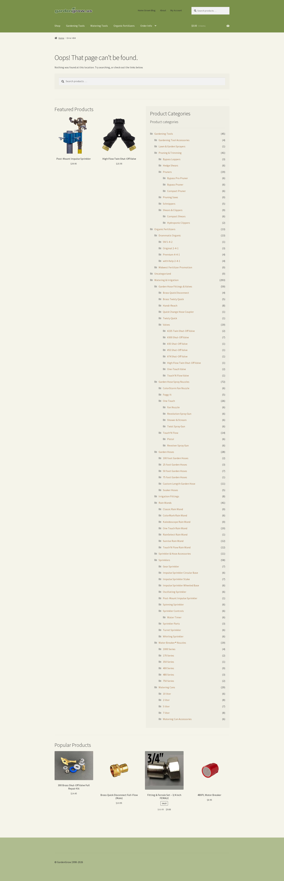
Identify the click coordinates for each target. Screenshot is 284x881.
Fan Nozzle (173, 407)
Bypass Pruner (175, 184)
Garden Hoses (166, 452)
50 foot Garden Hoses (175, 471)
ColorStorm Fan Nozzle (176, 388)
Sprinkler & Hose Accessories (175, 553)
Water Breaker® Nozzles (172, 642)
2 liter (166, 700)
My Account (176, 10)
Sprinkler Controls (173, 611)
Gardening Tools (75, 25)
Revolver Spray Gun (178, 445)
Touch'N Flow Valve (178, 375)
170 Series (168, 655)
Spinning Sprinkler (173, 604)
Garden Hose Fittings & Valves (175, 286)
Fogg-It (167, 394)
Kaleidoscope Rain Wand (176, 521)
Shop (57, 25)
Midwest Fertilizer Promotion (175, 267)
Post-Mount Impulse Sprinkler (180, 598)
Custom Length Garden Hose (179, 483)
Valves (166, 324)
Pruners (167, 172)
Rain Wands (165, 502)
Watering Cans (167, 687)
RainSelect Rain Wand (175, 534)
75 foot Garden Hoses (175, 477)
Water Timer (174, 617)
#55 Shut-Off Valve (177, 350)
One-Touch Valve (176, 369)
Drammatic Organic (170, 235)
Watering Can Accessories (177, 719)
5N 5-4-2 (167, 241)
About (163, 10)
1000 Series (169, 649)
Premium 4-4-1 (171, 254)
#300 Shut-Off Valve (178, 337)
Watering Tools (99, 25)
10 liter (167, 693)
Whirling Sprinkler (173, 636)
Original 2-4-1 (170, 248)
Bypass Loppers (171, 159)
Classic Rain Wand (173, 509)
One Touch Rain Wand (175, 528)
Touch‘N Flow (170, 432)
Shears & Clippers (172, 210)
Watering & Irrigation (166, 280)
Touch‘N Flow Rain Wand (176, 547)
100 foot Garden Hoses (175, 458)
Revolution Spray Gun (179, 413)
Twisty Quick (170, 318)
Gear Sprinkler (171, 566)
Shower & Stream (177, 420)
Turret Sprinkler (172, 630)
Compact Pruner (176, 191)
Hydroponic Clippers (178, 222)
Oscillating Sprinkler (174, 591)
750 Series (168, 680)
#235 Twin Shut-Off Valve (181, 331)
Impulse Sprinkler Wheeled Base (181, 585)
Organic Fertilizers (124, 25)
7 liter (166, 712)
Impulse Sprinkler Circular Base (180, 572)
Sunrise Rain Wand (173, 541)
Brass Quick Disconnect (176, 292)
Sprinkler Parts (171, 623)
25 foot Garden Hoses (175, 464)
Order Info (146, 25)
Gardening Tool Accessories (174, 140)
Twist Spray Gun (176, 426)
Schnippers (169, 203)
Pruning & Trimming (170, 152)
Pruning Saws (170, 197)
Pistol (170, 439)
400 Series (168, 668)
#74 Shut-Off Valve (177, 356)
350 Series (168, 661)
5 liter (166, 706)
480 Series (168, 674)
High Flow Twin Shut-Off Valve (184, 362)
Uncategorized (162, 273)
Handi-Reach (170, 305)
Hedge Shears (170, 165)
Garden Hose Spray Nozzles (174, 381)
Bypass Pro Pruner (177, 178)
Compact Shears (176, 216)
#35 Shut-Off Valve (177, 343)
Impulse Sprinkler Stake (176, 579)
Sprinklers (164, 560)
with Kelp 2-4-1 (171, 261)
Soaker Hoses (170, 490)
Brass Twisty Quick (173, 299)
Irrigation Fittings (169, 496)
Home (61, 38)
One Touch (169, 400)
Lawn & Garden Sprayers (172, 146)
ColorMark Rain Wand (175, 515)
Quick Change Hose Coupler (178, 311)
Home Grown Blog (146, 10)
